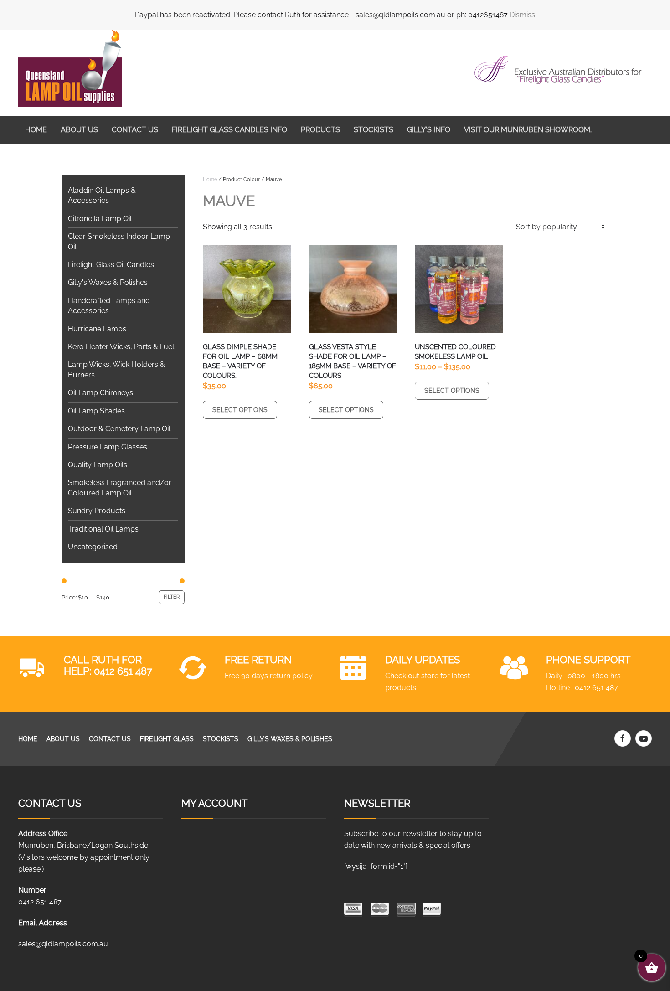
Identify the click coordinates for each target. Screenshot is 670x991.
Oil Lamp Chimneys (100, 392)
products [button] (320, 129)
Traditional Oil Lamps (103, 529)
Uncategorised (93, 546)
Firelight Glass (167, 739)
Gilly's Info (428, 129)
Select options (240, 409)
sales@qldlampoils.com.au (63, 943)
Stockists (373, 129)
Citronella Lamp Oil (100, 218)
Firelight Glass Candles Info (229, 129)
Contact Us (135, 129)
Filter (172, 597)
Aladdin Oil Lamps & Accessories (102, 195)
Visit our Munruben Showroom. (528, 129)
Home (36, 129)
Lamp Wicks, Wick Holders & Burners (116, 369)
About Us (79, 129)
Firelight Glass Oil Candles (111, 264)
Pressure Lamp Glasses (107, 447)
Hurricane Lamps (97, 329)
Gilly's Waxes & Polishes (108, 282)
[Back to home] (70, 68)
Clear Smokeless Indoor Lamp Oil (119, 241)
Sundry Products (96, 510)
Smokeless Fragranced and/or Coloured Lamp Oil (119, 487)
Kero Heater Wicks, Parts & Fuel (121, 346)
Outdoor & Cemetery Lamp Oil (119, 428)
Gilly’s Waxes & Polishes (289, 739)
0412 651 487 (123, 671)
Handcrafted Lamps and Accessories (109, 305)
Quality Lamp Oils (97, 464)
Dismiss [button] (522, 14)
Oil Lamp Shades (96, 411)
